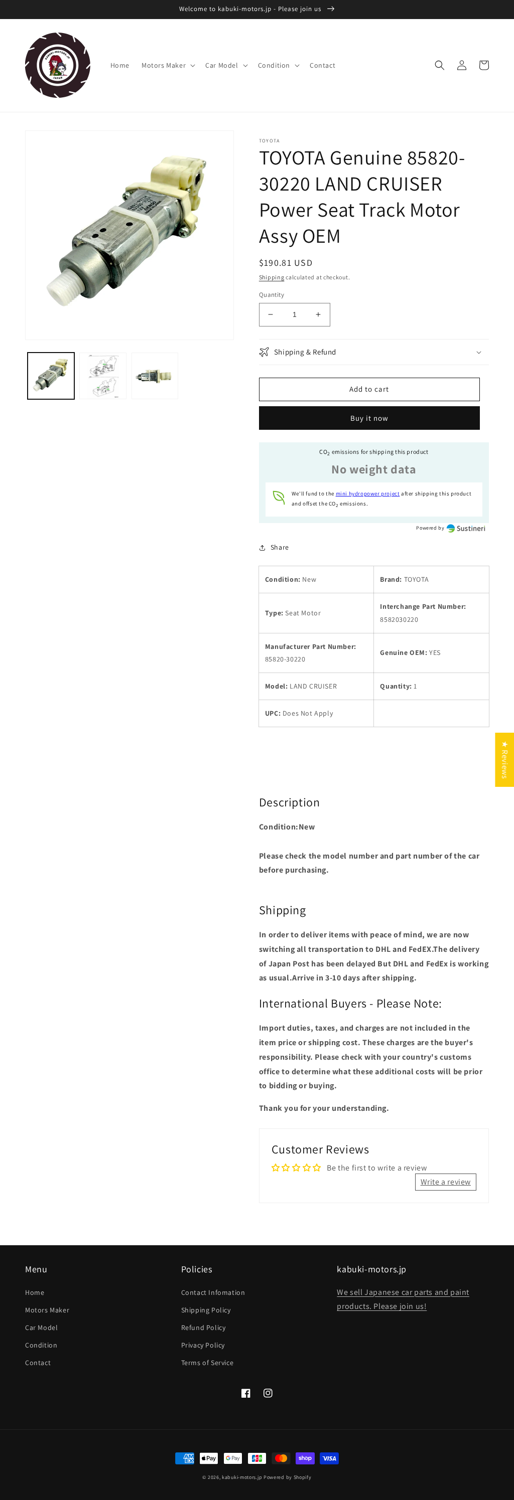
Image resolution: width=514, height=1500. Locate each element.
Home (34, 1292)
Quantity (271, 294)
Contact (38, 1362)
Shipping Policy (206, 1309)
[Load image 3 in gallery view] (155, 376)
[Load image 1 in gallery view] (51, 376)
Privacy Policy (203, 1345)
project (368, 493)
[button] (167, 65)
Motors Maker (47, 1309)
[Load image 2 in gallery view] (102, 376)
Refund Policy (203, 1327)
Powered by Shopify (288, 1477)
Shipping (272, 277)
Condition (41, 1345)
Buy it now (369, 418)
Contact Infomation (213, 1292)
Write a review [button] (446, 1182)
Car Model (41, 1327)
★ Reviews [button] (504, 759)
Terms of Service (207, 1362)
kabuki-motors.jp (242, 1477)
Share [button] (280, 547)
